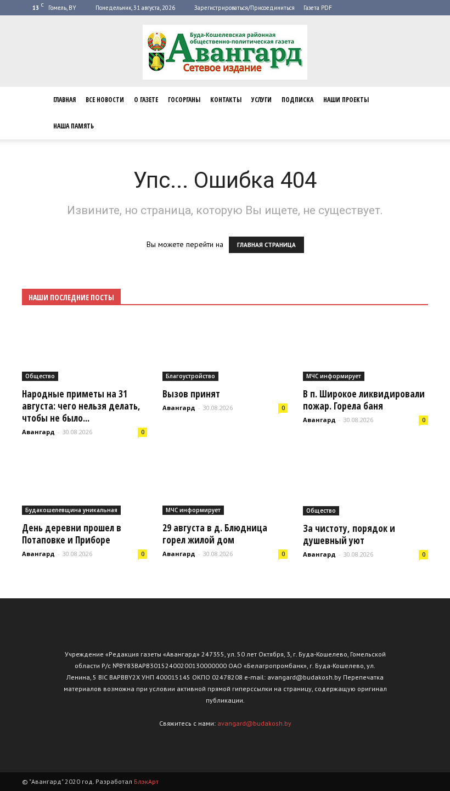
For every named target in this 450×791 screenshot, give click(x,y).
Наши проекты (346, 99)
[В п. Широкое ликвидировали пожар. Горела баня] (365, 350)
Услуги (261, 99)
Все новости (105, 99)
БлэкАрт (146, 781)
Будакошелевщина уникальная (71, 510)
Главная (64, 99)
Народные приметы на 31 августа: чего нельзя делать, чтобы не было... (81, 406)
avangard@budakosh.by (254, 723)
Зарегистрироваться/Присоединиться (244, 8)
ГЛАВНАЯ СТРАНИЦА (266, 245)
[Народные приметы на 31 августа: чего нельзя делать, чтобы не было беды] (84, 350)
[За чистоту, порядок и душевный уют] (365, 485)
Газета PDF (317, 8)
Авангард (38, 432)
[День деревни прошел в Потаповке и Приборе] (84, 484)
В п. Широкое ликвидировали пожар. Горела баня (364, 400)
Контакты (225, 99)
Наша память (73, 126)
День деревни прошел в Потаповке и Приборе (71, 533)
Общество (40, 376)
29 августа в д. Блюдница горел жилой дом (214, 533)
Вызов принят (191, 394)
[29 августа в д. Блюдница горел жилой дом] (225, 484)
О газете (146, 99)
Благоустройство (190, 376)
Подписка (297, 99)
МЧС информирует (333, 376)
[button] (415, 113)
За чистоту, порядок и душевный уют (349, 534)
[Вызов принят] (225, 350)
